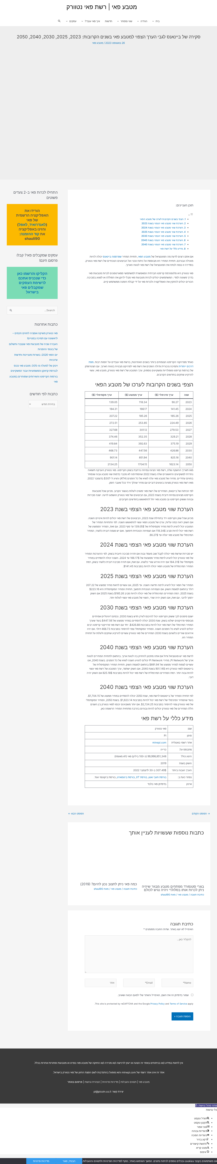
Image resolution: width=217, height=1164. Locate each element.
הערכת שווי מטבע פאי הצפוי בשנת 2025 (162, 231)
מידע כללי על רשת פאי (171, 248)
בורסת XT (141, 777)
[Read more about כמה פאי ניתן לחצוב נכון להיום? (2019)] (105, 859)
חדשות (108, 21)
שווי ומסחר (126, 21)
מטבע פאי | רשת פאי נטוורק (101, 6)
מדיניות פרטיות (110, 1081)
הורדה (144, 21)
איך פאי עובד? (92, 21)
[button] (59, 21)
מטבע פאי (97, 43)
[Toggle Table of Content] (190, 215)
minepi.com (159, 742)
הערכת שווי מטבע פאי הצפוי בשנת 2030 (162, 236)
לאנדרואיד (37, 225)
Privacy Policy (157, 1003)
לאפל (23, 225)
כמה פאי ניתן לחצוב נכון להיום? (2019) (108, 884)
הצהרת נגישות (92, 1081)
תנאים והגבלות (128, 1081)
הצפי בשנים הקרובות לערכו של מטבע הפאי (161, 219)
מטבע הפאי (144, 256)
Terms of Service (178, 1003)
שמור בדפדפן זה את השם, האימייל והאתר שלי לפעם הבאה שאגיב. (153, 995)
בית (158, 21)
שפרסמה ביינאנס (112, 256)
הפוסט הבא (76, 813)
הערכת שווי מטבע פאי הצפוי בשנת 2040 (162, 240)
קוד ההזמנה (30, 234)
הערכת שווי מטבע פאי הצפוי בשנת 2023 (162, 223)
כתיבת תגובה (197, 894)
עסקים (72, 21)
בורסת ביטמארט (126, 777)
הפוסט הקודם (201, 813)
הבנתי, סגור (69, 1161)
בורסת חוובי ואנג (157, 777)
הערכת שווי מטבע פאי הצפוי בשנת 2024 (162, 227)
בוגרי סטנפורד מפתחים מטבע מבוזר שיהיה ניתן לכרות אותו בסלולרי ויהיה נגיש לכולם (173, 888)
